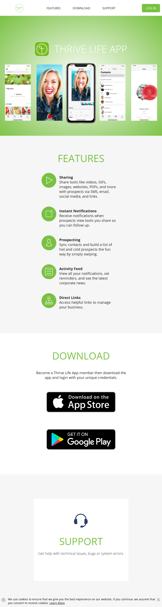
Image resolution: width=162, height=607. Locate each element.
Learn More (57, 603)
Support (108, 8)
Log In (151, 8)
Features (53, 8)
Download (81, 8)
